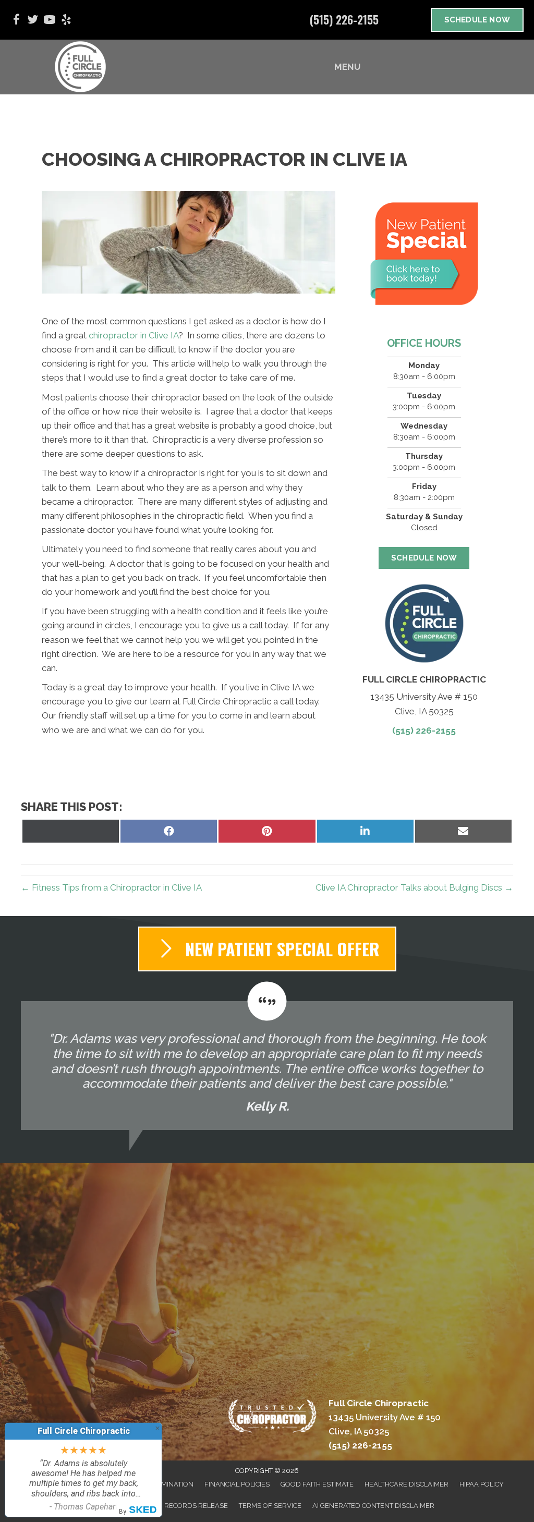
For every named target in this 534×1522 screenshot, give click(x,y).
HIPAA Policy (481, 1484)
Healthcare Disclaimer (406, 1484)
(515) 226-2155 (344, 19)
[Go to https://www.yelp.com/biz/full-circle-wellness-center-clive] (66, 21)
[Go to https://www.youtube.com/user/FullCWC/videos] (49, 21)
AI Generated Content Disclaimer (373, 1505)
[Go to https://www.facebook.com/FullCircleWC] (16, 21)
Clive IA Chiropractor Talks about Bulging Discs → (414, 887)
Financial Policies (237, 1484)
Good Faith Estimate (317, 1484)
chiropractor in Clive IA (133, 335)
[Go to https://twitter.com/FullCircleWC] (33, 21)
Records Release (196, 1505)
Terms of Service (270, 1505)
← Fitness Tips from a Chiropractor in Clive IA (111, 887)
